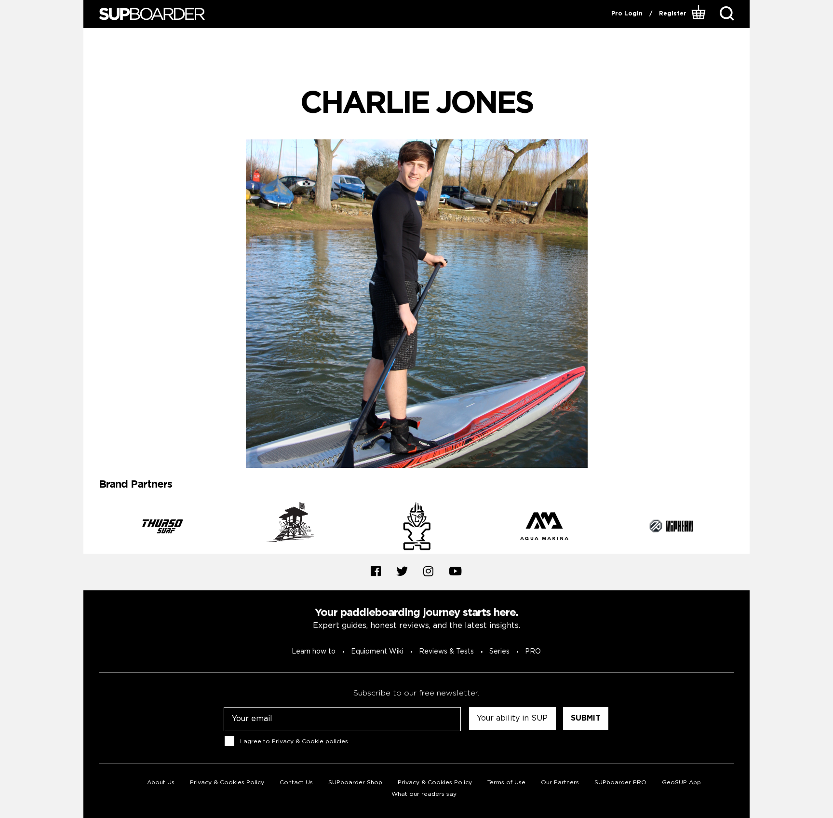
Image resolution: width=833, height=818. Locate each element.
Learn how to (314, 651)
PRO (533, 651)
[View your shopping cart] (699, 14)
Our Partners (560, 782)
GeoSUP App (681, 782)
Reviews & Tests (446, 651)
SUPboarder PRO (620, 782)
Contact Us (296, 782)
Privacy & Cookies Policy (227, 782)
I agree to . (294, 741)
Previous (91, 527)
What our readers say (424, 794)
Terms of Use (506, 782)
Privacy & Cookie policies (310, 741)
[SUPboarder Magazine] (152, 14)
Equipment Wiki (377, 651)
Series (499, 651)
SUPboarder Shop (355, 782)
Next (741, 527)
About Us (161, 782)
